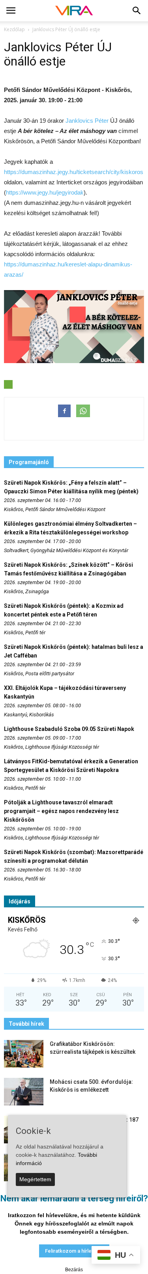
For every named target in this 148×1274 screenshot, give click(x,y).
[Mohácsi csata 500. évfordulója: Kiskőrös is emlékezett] (23, 1091)
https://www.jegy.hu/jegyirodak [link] (45, 192)
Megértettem (35, 1179)
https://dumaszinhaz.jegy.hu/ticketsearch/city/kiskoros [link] (73, 172)
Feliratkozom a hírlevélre (74, 1251)
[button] (137, 10)
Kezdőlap (14, 29)
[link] (87, 120)
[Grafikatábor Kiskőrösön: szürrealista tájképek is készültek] (23, 1054)
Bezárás (74, 1269)
